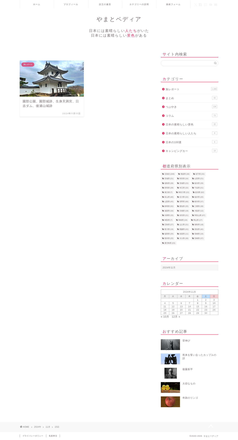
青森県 (185, 174)
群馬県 (168, 188)
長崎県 (198, 234)
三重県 (198, 206)
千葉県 (198, 188)
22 (197, 310)
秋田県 (183, 179)
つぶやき (191, 106)
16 (206, 306)
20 (181, 310)
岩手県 (199, 174)
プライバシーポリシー (32, 436)
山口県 (183, 225)
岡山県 (197, 220)
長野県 (183, 202)
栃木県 (198, 183)
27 (181, 313)
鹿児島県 (169, 243)
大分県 (183, 238)
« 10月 (165, 316)
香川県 (168, 229)
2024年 (37, 427)
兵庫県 (168, 215)
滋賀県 (168, 211)
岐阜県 (198, 202)
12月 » (176, 316)
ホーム (36, 4)
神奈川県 (183, 192)
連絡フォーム (173, 4)
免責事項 (53, 436)
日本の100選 (190, 142)
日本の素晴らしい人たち (190, 133)
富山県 (168, 197)
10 (214, 303)
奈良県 (183, 215)
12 (173, 306)
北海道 (169, 174)
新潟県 (199, 192)
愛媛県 (183, 229)
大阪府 (198, 211)
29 (197, 313)
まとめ (191, 98)
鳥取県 (168, 220)
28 (189, 313)
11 (165, 306)
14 (189, 306)
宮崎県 (198, 238)
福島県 (168, 183)
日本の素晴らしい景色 (191, 124)
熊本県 (168, 238)
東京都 (168, 192)
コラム (191, 115)
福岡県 (168, 234)
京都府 (183, 211)
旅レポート (191, 89)
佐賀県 (183, 234)
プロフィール (71, 4)
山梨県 (168, 202)
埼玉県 (183, 188)
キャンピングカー (191, 150)
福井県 (198, 197)
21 (189, 310)
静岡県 (168, 206)
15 (197, 306)
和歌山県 (199, 215)
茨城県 (183, 183)
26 (173, 313)
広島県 (168, 225)
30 (206, 313)
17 (214, 306)
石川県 (183, 197)
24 (214, 310)
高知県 (198, 229)
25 (165, 313)
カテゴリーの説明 (139, 4)
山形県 (198, 179)
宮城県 (168, 179)
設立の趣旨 (105, 4)
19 (173, 310)
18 (165, 310)
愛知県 (183, 206)
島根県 (182, 220)
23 (206, 310)
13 (181, 306)
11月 (48, 427)
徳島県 (198, 225)
